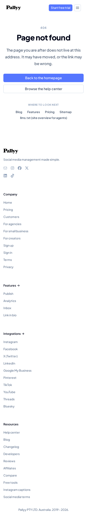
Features (33, 112)
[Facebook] (20, 168)
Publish (8, 293)
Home (7, 202)
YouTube (9, 392)
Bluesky (9, 406)
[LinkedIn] (5, 176)
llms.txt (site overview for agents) (43, 118)
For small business (15, 231)
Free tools (10, 482)
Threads (9, 399)
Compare (10, 475)
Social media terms (16, 497)
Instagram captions (16, 489)
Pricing (49, 112)
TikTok (7, 385)
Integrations (12, 333)
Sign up (8, 245)
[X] (27, 168)
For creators (11, 238)
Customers (11, 217)
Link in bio (9, 315)
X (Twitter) (10, 356)
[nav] (77, 7)
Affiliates (9, 468)
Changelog (11, 447)
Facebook (10, 349)
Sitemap (66, 112)
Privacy (8, 267)
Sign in (7, 252)
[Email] (5, 168)
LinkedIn (9, 363)
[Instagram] (12, 168)
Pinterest (9, 377)
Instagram (10, 342)
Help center (11, 432)
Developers (11, 454)
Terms (7, 260)
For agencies (12, 224)
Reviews (9, 461)
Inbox (7, 308)
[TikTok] (12, 176)
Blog (19, 112)
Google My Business (17, 370)
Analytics (9, 301)
